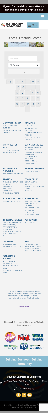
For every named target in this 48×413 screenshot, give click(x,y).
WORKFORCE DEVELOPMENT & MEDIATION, (31, 156)
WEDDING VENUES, (10, 264)
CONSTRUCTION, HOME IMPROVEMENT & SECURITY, (33, 203)
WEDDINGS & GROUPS (9, 257)
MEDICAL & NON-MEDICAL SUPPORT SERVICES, (12, 233)
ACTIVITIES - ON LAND (10, 146)
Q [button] (22, 98)
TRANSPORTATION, (10, 227)
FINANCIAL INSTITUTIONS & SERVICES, (13, 183)
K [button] (17, 93)
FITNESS (19, 201)
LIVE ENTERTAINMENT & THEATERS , (33, 134)
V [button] (22, 104)
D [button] (33, 81)
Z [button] (27, 109)
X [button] (33, 104)
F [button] (18, 87)
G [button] (23, 87)
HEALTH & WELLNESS (13, 199)
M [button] (27, 93)
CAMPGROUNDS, (31, 251)
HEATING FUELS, (31, 212)
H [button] (28, 87)
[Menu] (42, 16)
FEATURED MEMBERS (34, 168)
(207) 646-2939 (26, 388)
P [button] (17, 98)
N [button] (33, 93)
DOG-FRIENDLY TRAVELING (10, 169)
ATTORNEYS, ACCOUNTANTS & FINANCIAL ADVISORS (11, 191)
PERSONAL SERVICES (12, 220)
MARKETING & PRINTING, (34, 147)
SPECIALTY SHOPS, (10, 244)
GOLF (17, 152)
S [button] (33, 98)
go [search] (25, 71)
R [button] (28, 98)
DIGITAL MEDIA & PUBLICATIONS (31, 162)
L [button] (22, 93)
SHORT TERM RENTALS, (33, 246)
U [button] (17, 104)
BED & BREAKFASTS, (32, 248)
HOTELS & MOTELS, (32, 244)
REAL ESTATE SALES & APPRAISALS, (33, 209)
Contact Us (34, 296)
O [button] (38, 93)
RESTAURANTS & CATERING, (31, 183)
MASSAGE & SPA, (9, 201)
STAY (27, 241)
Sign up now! (35, 9)
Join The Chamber (33, 298)
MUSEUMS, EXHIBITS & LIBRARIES (33, 138)
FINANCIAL (8, 179)
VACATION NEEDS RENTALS (13, 246)
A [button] (17, 81)
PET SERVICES (31, 220)
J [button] (37, 87)
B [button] (22, 81)
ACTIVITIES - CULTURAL (30, 124)
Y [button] (38, 104)
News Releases (28, 291)
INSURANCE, (7, 186)
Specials (18, 293)
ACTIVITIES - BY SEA (12, 123)
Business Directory (14, 291)
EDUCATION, (7, 229)
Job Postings (24, 296)
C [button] (27, 81)
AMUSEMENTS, (8, 152)
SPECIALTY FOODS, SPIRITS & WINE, (34, 188)
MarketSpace (13, 296)
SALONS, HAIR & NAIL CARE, (11, 267)
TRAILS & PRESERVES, (11, 150)
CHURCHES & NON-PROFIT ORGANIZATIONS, (12, 224)
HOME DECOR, (30, 214)
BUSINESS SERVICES (34, 145)
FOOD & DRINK (31, 179)
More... (37, 214)
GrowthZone (31, 407)
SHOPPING (8, 241)
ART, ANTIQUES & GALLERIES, (31, 129)
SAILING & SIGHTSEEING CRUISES (12, 131)
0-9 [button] (10, 81)
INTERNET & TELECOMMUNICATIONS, (33, 151)
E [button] (38, 81)
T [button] (38, 98)
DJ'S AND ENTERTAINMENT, (13, 270)
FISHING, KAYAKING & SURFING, (11, 127)
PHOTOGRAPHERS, (10, 261)
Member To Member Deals (32, 293)
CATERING (28, 191)
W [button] (28, 104)
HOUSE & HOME (32, 199)
